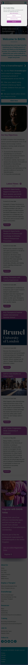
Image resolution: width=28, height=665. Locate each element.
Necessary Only (14, 18)
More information (14, 13)
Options (14, 15)
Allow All (14, 21)
